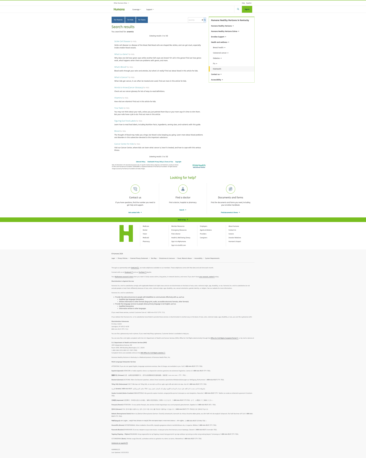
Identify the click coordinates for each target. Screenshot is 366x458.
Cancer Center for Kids (124, 144)
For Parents (118, 20)
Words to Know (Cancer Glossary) (128, 87)
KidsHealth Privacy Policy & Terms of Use (160, 162)
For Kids (130, 20)
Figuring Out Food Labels (125, 121)
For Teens (142, 20)
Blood (117, 131)
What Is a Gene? (121, 54)
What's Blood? (120, 67)
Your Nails (118, 108)
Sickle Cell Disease (122, 41)
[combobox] (197, 19)
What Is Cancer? (121, 77)
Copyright (178, 162)
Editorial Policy (140, 162)
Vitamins (118, 97)
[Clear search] (203, 19)
